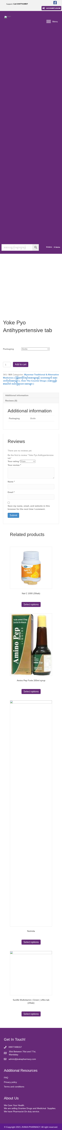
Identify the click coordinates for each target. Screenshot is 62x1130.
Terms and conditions (14, 1086)
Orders (49, 247)
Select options (31, 604)
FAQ (6, 1077)
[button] (51, 8)
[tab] (31, 395)
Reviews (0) (11, 400)
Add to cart (20, 364)
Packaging (8, 349)
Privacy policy (10, 1082)
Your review (14, 465)
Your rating (14, 461)
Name (11, 481)
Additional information (16, 395)
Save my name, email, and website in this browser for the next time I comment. (29, 507)
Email (11, 492)
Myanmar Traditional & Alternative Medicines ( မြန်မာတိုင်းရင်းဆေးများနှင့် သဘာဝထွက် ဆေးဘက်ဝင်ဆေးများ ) (31, 377)
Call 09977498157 (20, 4)
